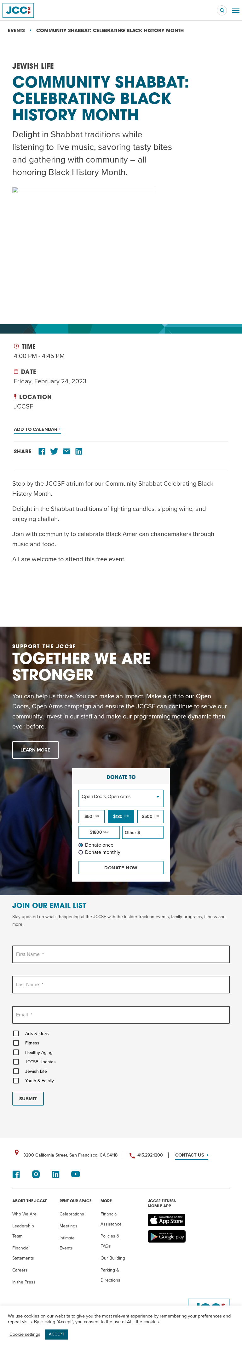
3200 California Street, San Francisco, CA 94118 (70, 1155)
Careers (20, 1270)
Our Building (113, 1258)
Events (16, 31)
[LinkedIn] (78, 452)
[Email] (66, 452)
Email (24, 1015)
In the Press (24, 1282)
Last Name (29, 984)
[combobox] (121, 796)
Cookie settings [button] (24, 1334)
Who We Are (24, 1214)
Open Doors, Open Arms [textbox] (106, 796)
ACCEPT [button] (56, 1334)
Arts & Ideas (37, 1033)
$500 (150, 816)
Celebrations (72, 1214)
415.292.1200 (150, 1155)
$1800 (99, 832)
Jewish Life (36, 1071)
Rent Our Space (75, 1201)
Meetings (69, 1226)
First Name (30, 954)
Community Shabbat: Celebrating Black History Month (110, 31)
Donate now (121, 868)
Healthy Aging (39, 1052)
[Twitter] (54, 452)
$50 (91, 816)
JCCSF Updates (40, 1062)
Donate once (99, 845)
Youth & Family (39, 1080)
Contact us (189, 1155)
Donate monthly (102, 852)
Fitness (32, 1043)
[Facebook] (41, 452)
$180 (121, 816)
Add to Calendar (36, 429)
